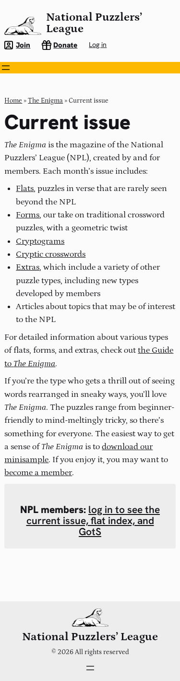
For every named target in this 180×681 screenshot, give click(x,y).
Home (13, 101)
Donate (65, 45)
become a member (38, 472)
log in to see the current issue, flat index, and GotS (93, 520)
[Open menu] (6, 67)
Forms (27, 215)
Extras (27, 267)
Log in (98, 44)
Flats (25, 188)
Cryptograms (40, 241)
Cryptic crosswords (50, 254)
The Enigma (45, 101)
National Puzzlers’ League (94, 23)
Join (23, 45)
